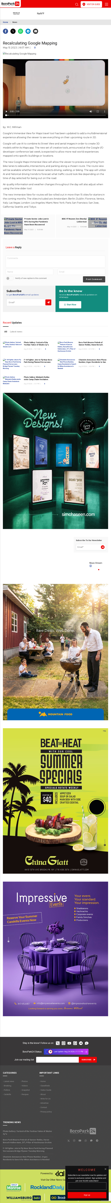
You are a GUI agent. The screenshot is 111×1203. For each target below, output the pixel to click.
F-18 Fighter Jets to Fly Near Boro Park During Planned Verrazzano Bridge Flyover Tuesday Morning (38, 362)
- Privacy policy (45, 1112)
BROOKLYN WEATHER (45, 13)
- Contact (43, 1107)
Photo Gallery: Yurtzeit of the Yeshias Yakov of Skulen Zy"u (27, 1132)
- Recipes (24, 1094)
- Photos (24, 1081)
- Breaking (7, 1086)
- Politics (6, 1090)
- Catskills (7, 1094)
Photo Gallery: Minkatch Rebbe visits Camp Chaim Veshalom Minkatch (36, 379)
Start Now (71, 304)
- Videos (24, 1086)
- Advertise (43, 1103)
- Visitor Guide (45, 1090)
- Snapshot (25, 1090)
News (14, 22)
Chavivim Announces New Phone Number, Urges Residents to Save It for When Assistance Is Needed (93, 362)
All (5, 331)
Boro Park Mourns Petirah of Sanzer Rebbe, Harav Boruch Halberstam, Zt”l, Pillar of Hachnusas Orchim (27, 1141)
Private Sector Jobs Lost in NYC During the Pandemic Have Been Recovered (36, 222)
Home (5, 22)
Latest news (16, 331)
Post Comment (94, 279)
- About (42, 1094)
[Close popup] (105, 1169)
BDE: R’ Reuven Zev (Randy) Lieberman (74, 220)
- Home (42, 1081)
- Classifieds (44, 1086)
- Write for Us (44, 1099)
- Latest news (8, 1081)
